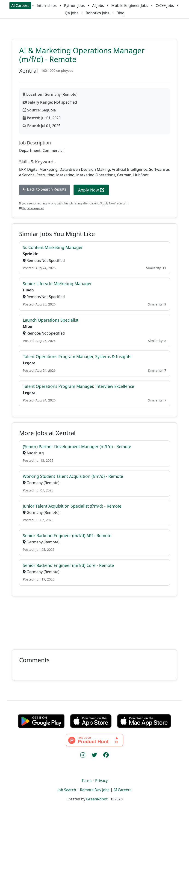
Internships (47, 5)
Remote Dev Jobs (94, 789)
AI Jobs (98, 5)
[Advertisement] (94, 620)
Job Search (67, 789)
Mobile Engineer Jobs (129, 5)
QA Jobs (71, 12)
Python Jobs (74, 5)
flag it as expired (33, 208)
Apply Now (89, 190)
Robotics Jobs (97, 12)
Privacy (101, 780)
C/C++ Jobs (165, 5)
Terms (87, 780)
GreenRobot (97, 799)
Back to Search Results (46, 189)
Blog (120, 12)
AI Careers (20, 5)
